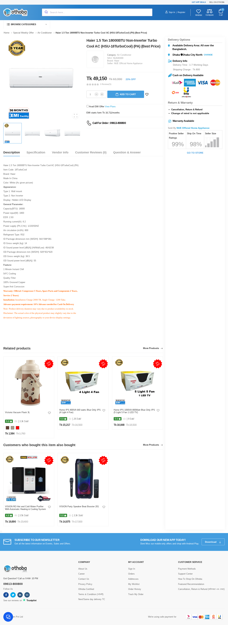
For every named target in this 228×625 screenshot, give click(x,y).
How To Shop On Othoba (190, 579)
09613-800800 (13, 583)
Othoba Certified (86, 589)
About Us (82, 569)
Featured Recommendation (191, 584)
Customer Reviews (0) (90, 152)
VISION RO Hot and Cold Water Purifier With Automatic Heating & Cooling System (25, 507)
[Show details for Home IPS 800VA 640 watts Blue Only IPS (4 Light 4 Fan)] (83, 381)
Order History (134, 589)
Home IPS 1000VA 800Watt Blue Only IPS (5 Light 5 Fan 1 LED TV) (134, 411)
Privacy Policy (85, 584)
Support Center (185, 574)
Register (181, 12)
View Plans (110, 106)
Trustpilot (31, 600)
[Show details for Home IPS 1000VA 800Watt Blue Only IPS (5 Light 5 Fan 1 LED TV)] (137, 381)
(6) (16, 515)
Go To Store (195, 152)
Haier (116, 60)
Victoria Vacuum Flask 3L (17, 412)
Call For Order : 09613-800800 (109, 123)
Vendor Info (60, 152)
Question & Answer (127, 152)
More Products (151, 348)
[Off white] (12, 428)
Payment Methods (187, 569)
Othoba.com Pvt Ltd (13, 617)
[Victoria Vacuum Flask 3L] (29, 383)
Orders (131, 574)
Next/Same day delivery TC (91, 599)
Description (11, 152)
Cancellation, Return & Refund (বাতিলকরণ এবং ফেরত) (201, 589)
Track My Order (135, 594)
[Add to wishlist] (49, 412)
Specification (36, 152)
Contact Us (83, 579)
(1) (70, 419)
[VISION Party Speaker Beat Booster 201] (83, 478)
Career (81, 574)
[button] (26, 24)
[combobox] (97, 12)
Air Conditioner (124, 55)
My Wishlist (134, 584)
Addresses (133, 579)
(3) (16, 421)
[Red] (17, 428)
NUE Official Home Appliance (128, 63)
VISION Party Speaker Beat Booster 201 (79, 506)
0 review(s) (105, 84)
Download (211, 542)
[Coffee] (7, 428)
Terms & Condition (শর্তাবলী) (90, 594)
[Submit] (46, 12)
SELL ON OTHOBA (216, 2)
